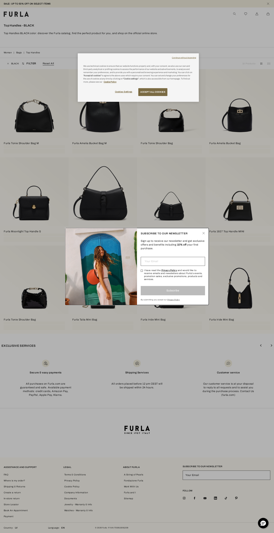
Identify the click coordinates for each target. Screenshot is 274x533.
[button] (263, 523)
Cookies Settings (123, 92)
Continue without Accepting (184, 58)
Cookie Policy (110, 82)
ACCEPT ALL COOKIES (152, 92)
